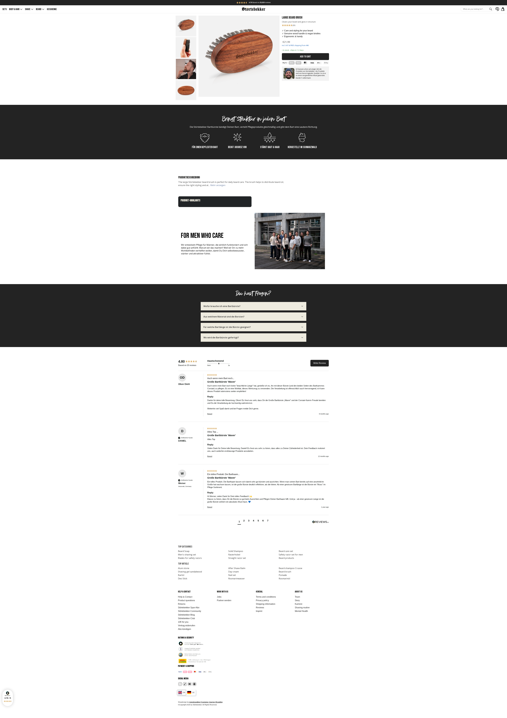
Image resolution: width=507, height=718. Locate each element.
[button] (7, 698)
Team (297, 597)
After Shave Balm (236, 568)
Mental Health (301, 611)
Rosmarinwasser (236, 578)
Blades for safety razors (190, 558)
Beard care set (286, 551)
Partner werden (224, 600)
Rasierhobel (234, 554)
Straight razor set (237, 558)
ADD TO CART (305, 56)
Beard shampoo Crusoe (290, 568)
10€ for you (183, 622)
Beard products (286, 558)
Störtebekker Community (189, 611)
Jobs (219, 597)
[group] (192, 361)
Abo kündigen (184, 629)
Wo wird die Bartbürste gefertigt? (221, 337)
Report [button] (209, 414)
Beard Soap (183, 551)
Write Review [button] (319, 363)
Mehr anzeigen (217, 185)
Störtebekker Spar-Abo (188, 607)
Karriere (298, 604)
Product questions (186, 600)
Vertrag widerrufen (186, 625)
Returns (181, 604)
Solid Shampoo (235, 551)
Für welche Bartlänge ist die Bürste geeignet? (227, 327)
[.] (497, 9)
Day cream (233, 571)
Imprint (259, 611)
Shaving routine (302, 607)
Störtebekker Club (186, 618)
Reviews (260, 607)
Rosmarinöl (284, 578)
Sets (4, 9)
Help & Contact (185, 597)
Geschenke (52, 9)
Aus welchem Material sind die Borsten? (223, 316)
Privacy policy (262, 600)
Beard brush (285, 571)
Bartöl (181, 575)
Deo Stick (182, 578)
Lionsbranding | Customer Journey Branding (205, 702)
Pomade (283, 575)
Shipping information (265, 604)
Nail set (232, 575)
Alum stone (183, 568)
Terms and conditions (266, 597)
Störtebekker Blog (186, 615)
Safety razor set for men (291, 554)
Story (297, 600)
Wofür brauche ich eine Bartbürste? (221, 306)
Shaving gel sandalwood (190, 571)
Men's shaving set (187, 554)
